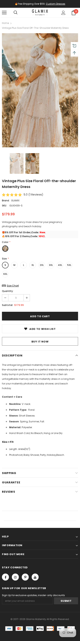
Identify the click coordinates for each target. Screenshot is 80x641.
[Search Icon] (15, 13)
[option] (40, 90)
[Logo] (40, 12)
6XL (5, 274)
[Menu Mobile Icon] (4, 12)
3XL (51, 265)
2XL (42, 265)
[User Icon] (63, 13)
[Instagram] (15, 577)
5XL (69, 265)
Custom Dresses (55, 3)
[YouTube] (35, 577)
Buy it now (40, 341)
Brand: (6, 200)
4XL (60, 265)
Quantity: (7, 291)
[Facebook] (5, 577)
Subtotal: (7, 305)
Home (5, 23)
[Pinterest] (25, 577)
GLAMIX (15, 200)
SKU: (4, 205)
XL (32, 265)
